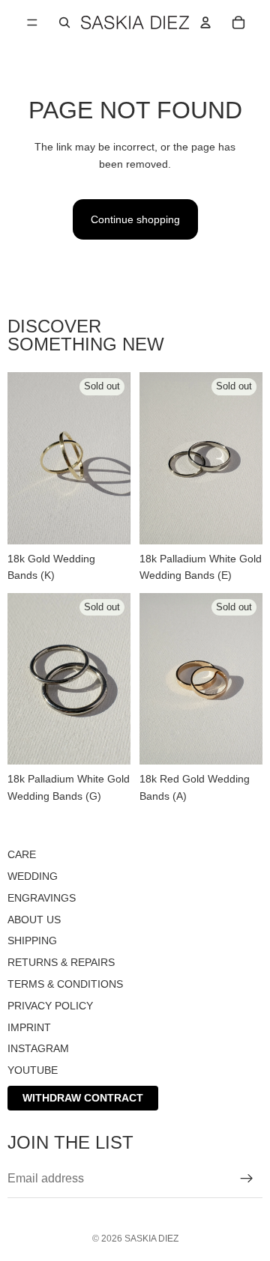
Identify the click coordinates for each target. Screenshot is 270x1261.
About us (34, 919)
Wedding (33, 875)
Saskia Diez (151, 1238)
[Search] (64, 22)
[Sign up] (246, 1178)
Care (22, 854)
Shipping (32, 940)
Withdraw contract (82, 1097)
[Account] (205, 22)
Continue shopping (135, 219)
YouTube (33, 1070)
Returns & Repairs (61, 962)
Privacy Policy (50, 1005)
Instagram (38, 1048)
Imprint (29, 1027)
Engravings (42, 897)
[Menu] (32, 22)
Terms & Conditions (65, 983)
